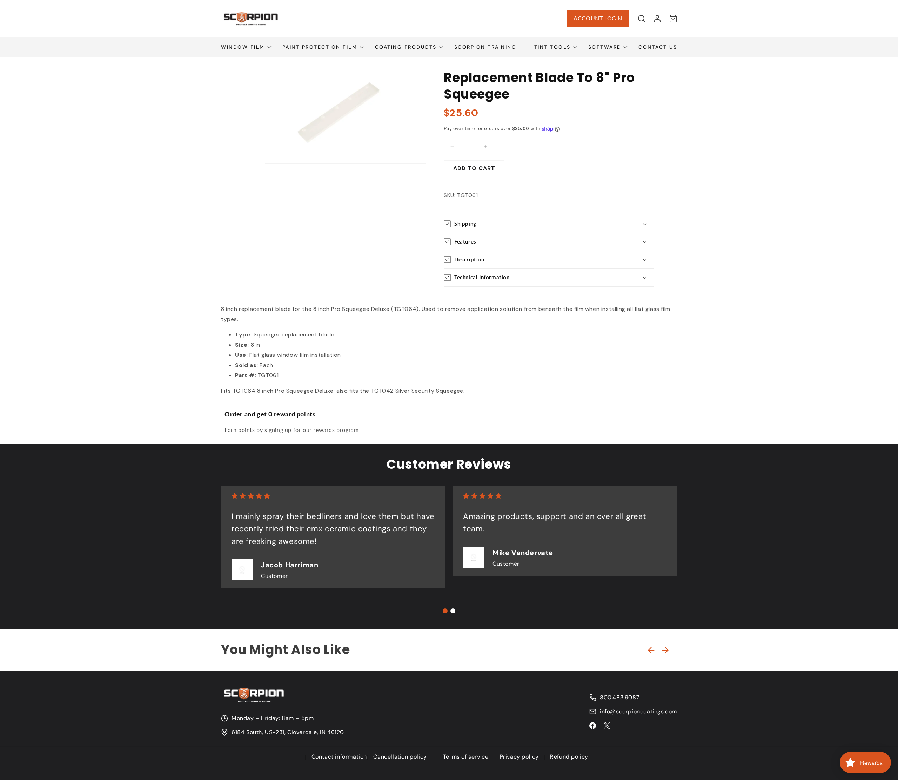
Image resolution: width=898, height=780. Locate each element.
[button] (641, 18)
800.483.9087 (619, 697)
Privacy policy (519, 756)
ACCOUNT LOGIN (598, 18)
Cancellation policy (400, 756)
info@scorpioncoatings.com (638, 711)
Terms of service (466, 756)
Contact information (339, 756)
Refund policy (569, 756)
